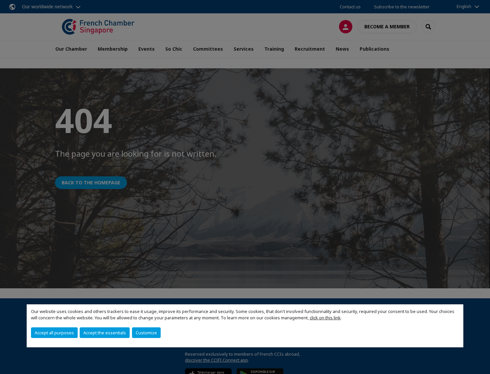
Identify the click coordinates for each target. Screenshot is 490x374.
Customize (146, 333)
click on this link (325, 318)
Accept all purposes (54, 333)
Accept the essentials (104, 333)
